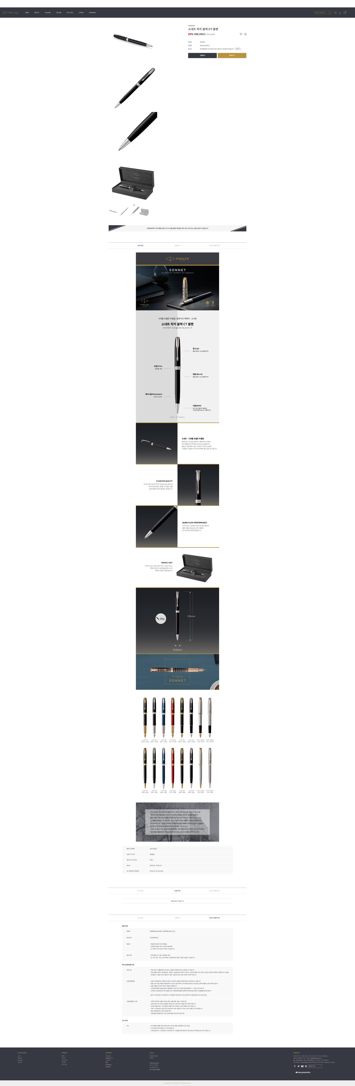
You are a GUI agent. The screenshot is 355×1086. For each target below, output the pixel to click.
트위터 (298, 1066)
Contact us (108, 1066)
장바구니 (344, 11)
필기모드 (36, 12)
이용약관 (152, 1058)
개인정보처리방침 (154, 1056)
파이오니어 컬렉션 (154, 1065)
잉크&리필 (47, 12)
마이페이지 (340, 12)
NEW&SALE (92, 12)
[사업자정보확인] (312, 1062)
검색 (329, 12)
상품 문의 (177, 245)
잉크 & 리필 (64, 1060)
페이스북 (294, 1066)
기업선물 (64, 1062)
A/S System (108, 1064)
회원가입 (20, 1058)
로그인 (335, 12)
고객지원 (81, 12)
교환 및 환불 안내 (214, 245)
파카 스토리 (70, 12)
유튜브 (302, 1066)
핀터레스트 (306, 1066)
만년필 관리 (108, 1056)
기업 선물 (58, 12)
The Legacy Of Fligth (155, 1069)
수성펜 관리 (108, 1060)
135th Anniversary (154, 1063)
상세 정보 (140, 245)
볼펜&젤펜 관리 (109, 1058)
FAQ (107, 1062)
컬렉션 (27, 12)
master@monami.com (315, 1058)
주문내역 (20, 1062)
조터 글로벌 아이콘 (154, 1067)
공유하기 (245, 34)
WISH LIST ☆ (241, 34)
